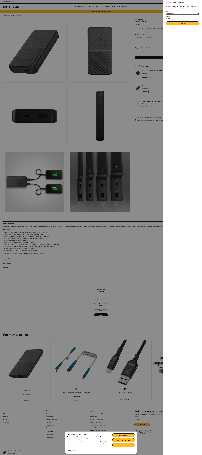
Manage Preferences (123, 445)
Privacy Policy (71, 450)
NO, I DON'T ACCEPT (123, 440)
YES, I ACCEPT (123, 435)
